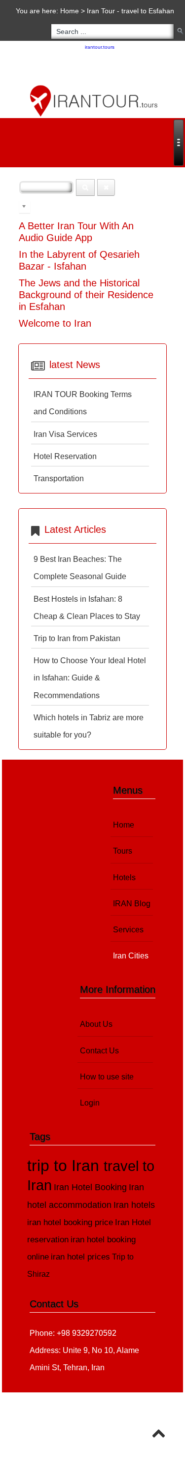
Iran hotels (134, 1205)
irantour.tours (99, 47)
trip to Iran (65, 1165)
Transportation (59, 478)
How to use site (107, 1077)
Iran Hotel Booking (90, 1187)
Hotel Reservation (65, 456)
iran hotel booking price (70, 1222)
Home (69, 11)
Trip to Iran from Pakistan (77, 638)
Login (90, 1103)
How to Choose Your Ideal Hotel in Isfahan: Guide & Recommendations (90, 677)
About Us (96, 1024)
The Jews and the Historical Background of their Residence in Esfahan (86, 294)
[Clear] (106, 187)
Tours (122, 851)
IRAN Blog (131, 903)
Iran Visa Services (65, 434)
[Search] (85, 187)
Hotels (124, 877)
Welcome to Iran (55, 323)
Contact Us (99, 1050)
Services (128, 929)
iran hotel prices (80, 1257)
